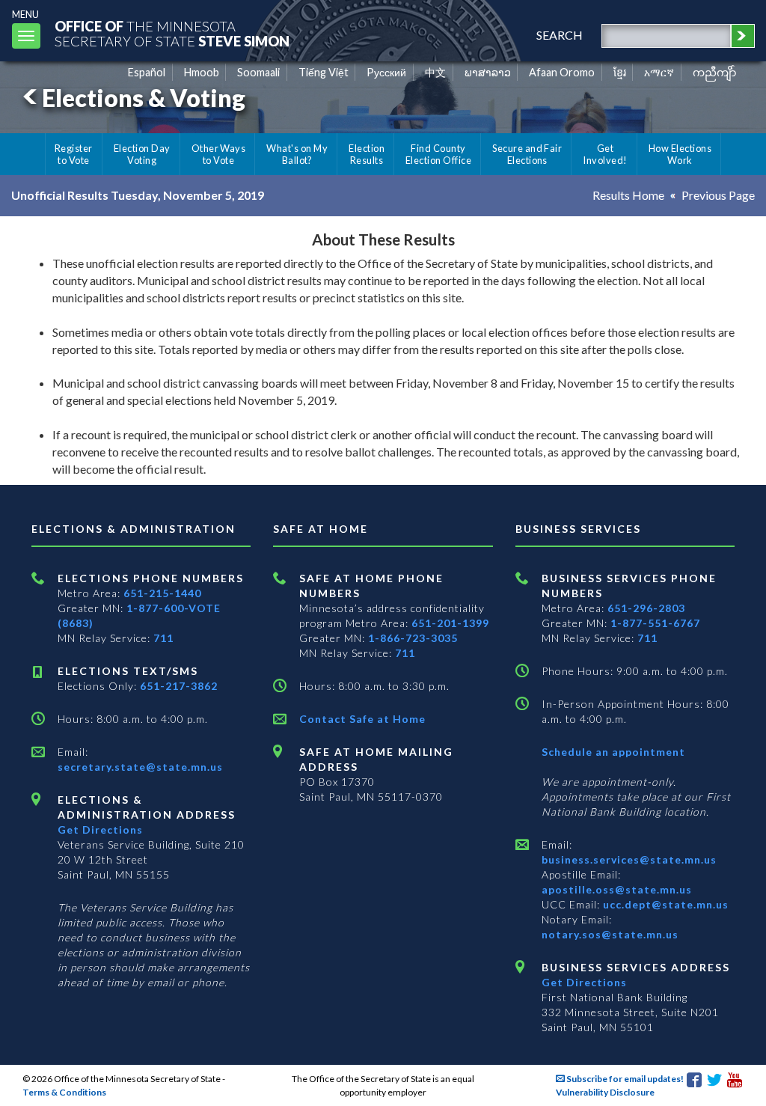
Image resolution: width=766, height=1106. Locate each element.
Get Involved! (605, 154)
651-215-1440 (162, 593)
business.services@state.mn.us (629, 859)
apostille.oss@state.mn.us (617, 889)
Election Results (366, 154)
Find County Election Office (438, 154)
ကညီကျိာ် (715, 72)
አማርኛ (659, 72)
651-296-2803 (646, 608)
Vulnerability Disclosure (605, 1092)
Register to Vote (74, 154)
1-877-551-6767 (655, 623)
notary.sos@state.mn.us (610, 934)
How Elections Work (680, 154)
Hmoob (201, 72)
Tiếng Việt (323, 72)
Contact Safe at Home (362, 718)
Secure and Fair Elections (527, 154)
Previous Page (718, 195)
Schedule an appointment (613, 751)
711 (163, 638)
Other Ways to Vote (219, 154)
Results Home (628, 195)
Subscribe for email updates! (624, 1078)
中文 (435, 72)
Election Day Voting (142, 154)
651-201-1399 (450, 623)
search (559, 35)
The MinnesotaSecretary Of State (172, 33)
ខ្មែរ (619, 72)
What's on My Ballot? (297, 154)
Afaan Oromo (562, 72)
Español (146, 72)
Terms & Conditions (64, 1092)
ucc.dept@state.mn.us (664, 904)
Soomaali (258, 72)
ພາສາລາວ (488, 72)
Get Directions (100, 829)
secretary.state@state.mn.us (140, 766)
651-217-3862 (179, 685)
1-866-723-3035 (413, 638)
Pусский (386, 72)
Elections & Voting (143, 97)
